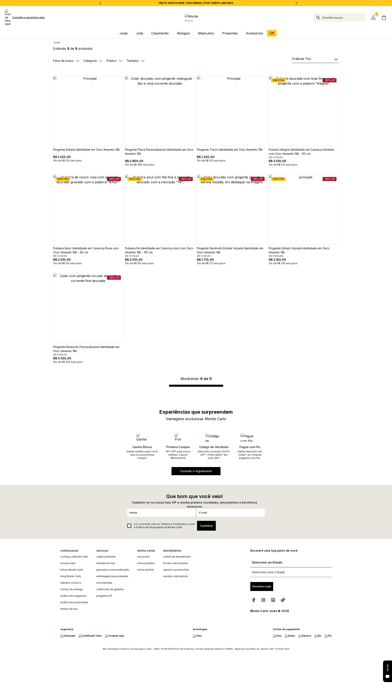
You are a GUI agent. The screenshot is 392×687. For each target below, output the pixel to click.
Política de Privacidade (149, 527)
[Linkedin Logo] (273, 600)
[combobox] (344, 17)
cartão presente (106, 556)
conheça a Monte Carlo (74, 556)
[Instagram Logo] (263, 600)
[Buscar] (318, 17)
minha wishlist (145, 569)
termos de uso (69, 608)
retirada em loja (105, 563)
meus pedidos (146, 563)
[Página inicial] (196, 17)
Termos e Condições (173, 524)
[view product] (88, 111)
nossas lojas (68, 563)
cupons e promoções (176, 569)
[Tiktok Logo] (283, 600)
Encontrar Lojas (261, 586)
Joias (56, 42)
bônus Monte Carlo (71, 569)
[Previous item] (100, 3)
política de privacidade (74, 602)
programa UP (104, 595)
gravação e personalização (112, 569)
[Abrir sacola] (384, 17)
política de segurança (73, 595)
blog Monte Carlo (70, 576)
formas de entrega (71, 589)
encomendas (104, 582)
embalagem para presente (112, 576)
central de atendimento (177, 556)
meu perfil (143, 556)
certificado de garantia (110, 589)
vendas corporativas (175, 576)
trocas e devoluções (175, 563)
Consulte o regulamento (196, 471)
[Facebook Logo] (253, 600)
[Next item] (296, 3)
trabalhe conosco (70, 582)
